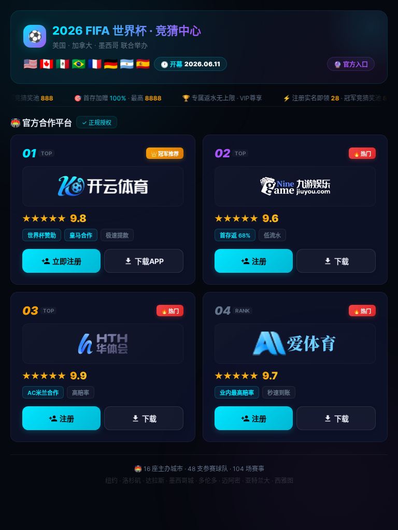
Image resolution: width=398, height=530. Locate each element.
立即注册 (66, 261)
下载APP (149, 261)
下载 (341, 261)
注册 (259, 261)
